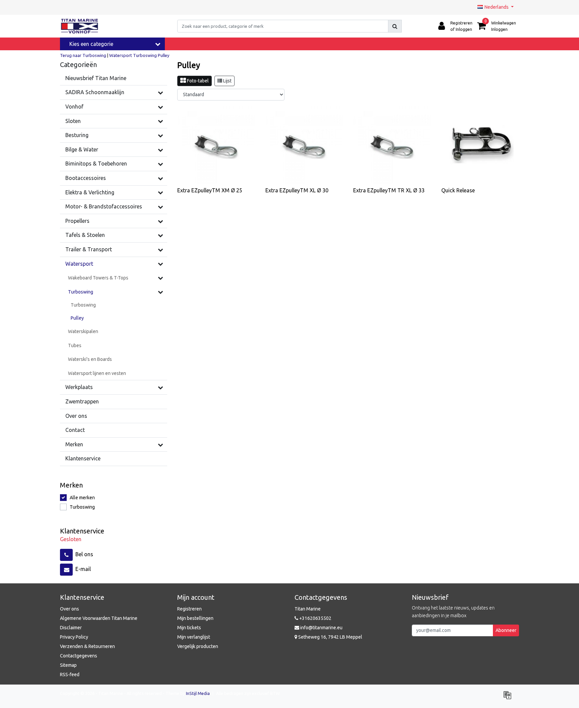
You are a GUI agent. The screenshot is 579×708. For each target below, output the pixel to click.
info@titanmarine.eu (321, 627)
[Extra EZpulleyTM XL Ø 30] (304, 145)
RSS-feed (69, 674)
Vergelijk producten (197, 646)
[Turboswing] (160, 292)
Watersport (120, 55)
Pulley (163, 55)
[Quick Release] (480, 145)
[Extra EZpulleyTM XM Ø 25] (216, 145)
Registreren (189, 609)
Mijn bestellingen (195, 618)
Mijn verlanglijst (193, 637)
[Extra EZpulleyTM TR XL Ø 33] (392, 145)
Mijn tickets (189, 627)
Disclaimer (71, 627)
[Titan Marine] (79, 26)
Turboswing (145, 55)
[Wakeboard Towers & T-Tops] (160, 277)
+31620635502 (314, 618)
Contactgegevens (78, 655)
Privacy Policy (74, 637)
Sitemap (68, 665)
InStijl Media (198, 693)
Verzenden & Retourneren (87, 646)
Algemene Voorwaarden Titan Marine (98, 618)
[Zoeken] (394, 26)
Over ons (69, 609)
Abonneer (506, 630)
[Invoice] (509, 698)
